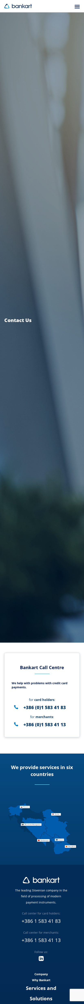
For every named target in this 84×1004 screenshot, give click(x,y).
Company (41, 974)
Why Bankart (41, 980)
